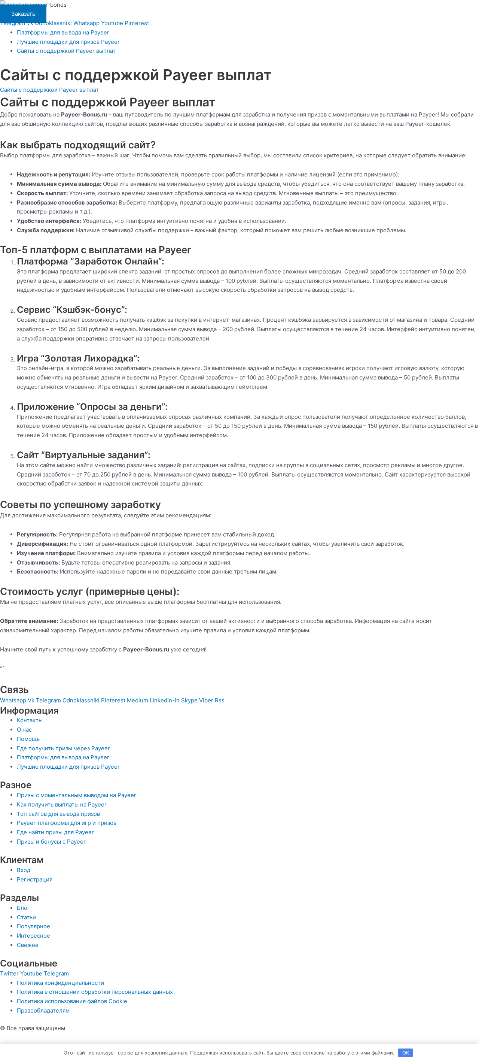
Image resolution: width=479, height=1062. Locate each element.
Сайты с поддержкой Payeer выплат (66, 50)
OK (405, 1053)
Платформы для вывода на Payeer (63, 32)
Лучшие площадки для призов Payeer (68, 41)
